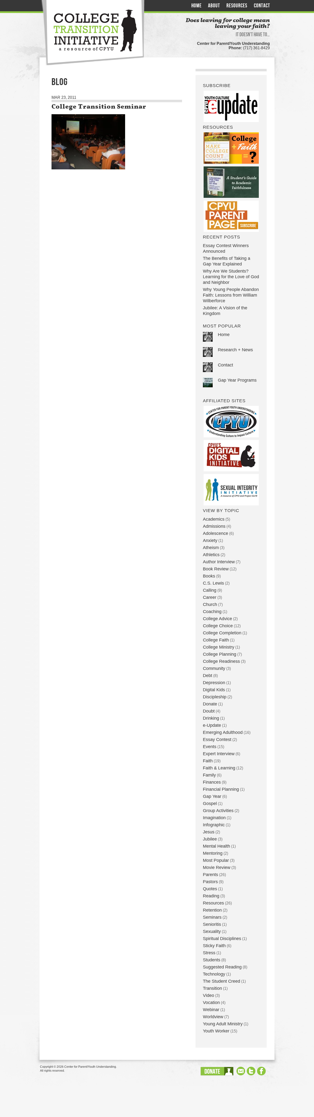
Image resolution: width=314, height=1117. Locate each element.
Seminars (212, 917)
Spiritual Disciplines (222, 938)
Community (214, 668)
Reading (211, 895)
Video (208, 995)
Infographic (214, 824)
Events (209, 746)
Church (210, 604)
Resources (236, 5)
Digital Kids (214, 689)
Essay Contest (217, 739)
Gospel (210, 803)
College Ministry (218, 647)
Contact (262, 5)
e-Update (212, 725)
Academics (213, 519)
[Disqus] (117, 255)
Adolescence (215, 533)
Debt (207, 675)
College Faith (216, 640)
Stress (209, 952)
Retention (212, 910)
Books (209, 576)
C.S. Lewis (213, 583)
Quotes (210, 888)
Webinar (211, 1009)
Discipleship (214, 696)
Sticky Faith (214, 945)
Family (209, 775)
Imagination (214, 817)
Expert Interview (219, 753)
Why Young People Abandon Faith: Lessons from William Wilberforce (231, 295)
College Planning (219, 654)
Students (211, 959)
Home (196, 5)
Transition (212, 988)
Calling (209, 590)
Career (209, 597)
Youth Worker (216, 1031)
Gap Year (212, 796)
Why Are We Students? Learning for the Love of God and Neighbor (231, 277)
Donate (210, 704)
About (214, 5)
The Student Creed (221, 981)
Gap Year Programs (237, 380)
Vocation (211, 1002)
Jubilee (210, 839)
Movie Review (216, 867)
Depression (214, 682)
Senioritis (212, 924)
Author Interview (219, 561)
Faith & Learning (219, 768)
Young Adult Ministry (223, 1023)
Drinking (211, 718)
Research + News (235, 349)
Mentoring (212, 853)
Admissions (214, 526)
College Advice (217, 618)
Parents (210, 874)
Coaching (212, 611)
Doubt (209, 711)
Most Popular (216, 860)
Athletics (211, 554)
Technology (214, 974)
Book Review (216, 568)
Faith (208, 760)
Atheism (211, 547)
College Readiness (221, 661)
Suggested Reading (222, 967)
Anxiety (210, 540)
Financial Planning (221, 789)
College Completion (222, 632)
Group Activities (218, 810)
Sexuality (212, 931)
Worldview (213, 1016)
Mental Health (216, 846)
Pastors (210, 881)
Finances (212, 782)
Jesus (208, 831)
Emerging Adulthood (223, 732)
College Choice (218, 625)
